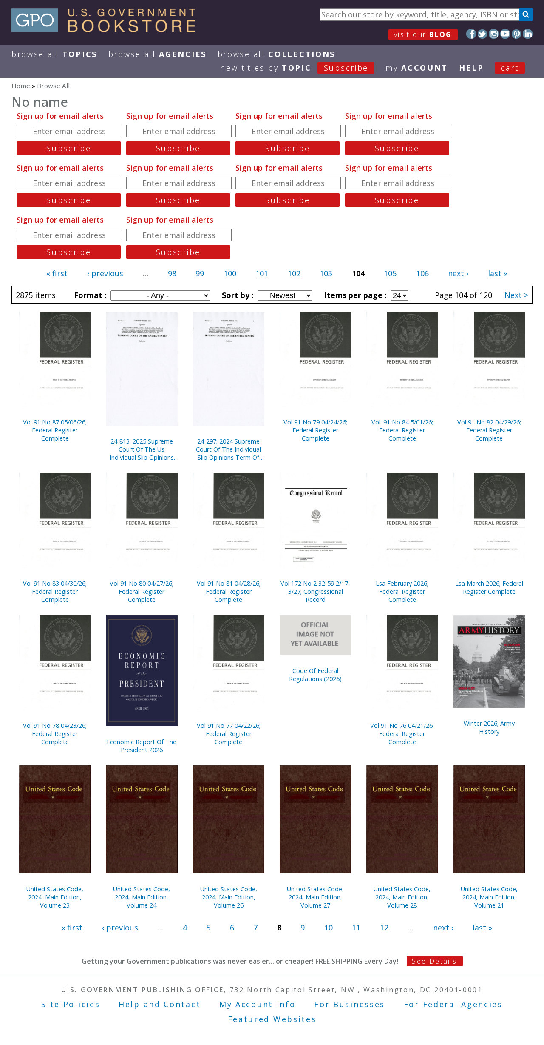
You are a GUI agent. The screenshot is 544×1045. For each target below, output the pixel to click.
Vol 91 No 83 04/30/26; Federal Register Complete (55, 591)
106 (422, 273)
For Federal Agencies (453, 1004)
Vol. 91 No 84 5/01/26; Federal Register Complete (402, 430)
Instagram (494, 34)
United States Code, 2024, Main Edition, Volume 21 (489, 897)
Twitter (482, 34)
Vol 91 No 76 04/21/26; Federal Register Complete (402, 733)
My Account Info (257, 1004)
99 (200, 273)
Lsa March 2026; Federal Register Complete (489, 587)
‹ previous (105, 273)
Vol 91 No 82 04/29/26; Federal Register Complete (489, 430)
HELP (471, 68)
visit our (423, 34)
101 (261, 273)
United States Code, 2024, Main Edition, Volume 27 (315, 897)
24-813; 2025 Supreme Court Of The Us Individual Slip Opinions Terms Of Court (142, 449)
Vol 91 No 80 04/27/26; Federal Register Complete (141, 591)
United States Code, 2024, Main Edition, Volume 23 (54, 897)
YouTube (505, 34)
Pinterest (516, 34)
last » (497, 273)
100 (230, 273)
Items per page (354, 295)
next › (458, 273)
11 (356, 927)
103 (326, 273)
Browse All (54, 54)
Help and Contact (160, 1004)
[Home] (107, 29)
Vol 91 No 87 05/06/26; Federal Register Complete (55, 430)
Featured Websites (272, 1019)
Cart (510, 68)
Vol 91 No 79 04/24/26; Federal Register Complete (315, 430)
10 (328, 927)
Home (20, 85)
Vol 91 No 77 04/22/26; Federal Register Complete (229, 733)
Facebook (471, 34)
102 (294, 273)
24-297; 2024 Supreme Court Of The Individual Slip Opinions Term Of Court (228, 449)
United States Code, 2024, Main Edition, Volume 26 (228, 897)
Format (89, 295)
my (416, 68)
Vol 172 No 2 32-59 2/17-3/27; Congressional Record (315, 591)
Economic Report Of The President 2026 (141, 746)
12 (384, 927)
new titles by (294, 68)
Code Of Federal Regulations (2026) (315, 675)
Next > (516, 295)
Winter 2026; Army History (489, 727)
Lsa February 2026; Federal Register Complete (402, 591)
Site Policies (70, 1004)
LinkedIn (528, 34)
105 (390, 273)
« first (57, 273)
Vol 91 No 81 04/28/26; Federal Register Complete (229, 591)
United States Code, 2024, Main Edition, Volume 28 (402, 897)
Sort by (237, 295)
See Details (434, 961)
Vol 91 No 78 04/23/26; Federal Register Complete (55, 733)
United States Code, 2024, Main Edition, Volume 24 (141, 897)
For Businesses (349, 1004)
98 (172, 273)
